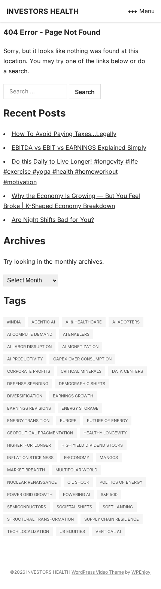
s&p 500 (109, 494)
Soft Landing (118, 506)
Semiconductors (26, 506)
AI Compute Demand (29, 334)
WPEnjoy (141, 572)
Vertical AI (108, 531)
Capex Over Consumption (82, 359)
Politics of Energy (121, 482)
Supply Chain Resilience (111, 519)
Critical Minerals (81, 371)
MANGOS (109, 457)
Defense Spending (27, 383)
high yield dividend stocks (92, 445)
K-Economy (76, 457)
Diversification (24, 396)
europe (68, 420)
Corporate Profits (28, 371)
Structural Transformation (40, 519)
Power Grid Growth (29, 494)
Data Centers (127, 371)
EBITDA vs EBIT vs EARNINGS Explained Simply (79, 147)
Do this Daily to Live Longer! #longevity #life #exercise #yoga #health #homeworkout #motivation (70, 171)
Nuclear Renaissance (32, 482)
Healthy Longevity (105, 432)
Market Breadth (26, 469)
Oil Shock (78, 482)
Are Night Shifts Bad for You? (53, 219)
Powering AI (76, 494)
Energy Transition (28, 420)
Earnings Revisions (29, 408)
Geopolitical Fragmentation (40, 432)
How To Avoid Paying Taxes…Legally (64, 133)
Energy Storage (79, 408)
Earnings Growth (73, 396)
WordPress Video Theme (98, 572)
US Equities (72, 531)
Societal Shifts (74, 506)
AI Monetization (80, 346)
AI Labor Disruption (29, 346)
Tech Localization (28, 531)
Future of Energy (107, 420)
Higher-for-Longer (29, 445)
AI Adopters (126, 322)
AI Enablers (76, 334)
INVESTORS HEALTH (42, 11)
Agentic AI (43, 322)
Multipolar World (76, 469)
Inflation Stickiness (30, 457)
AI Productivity (25, 359)
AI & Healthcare (84, 322)
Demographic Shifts (82, 383)
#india (14, 322)
